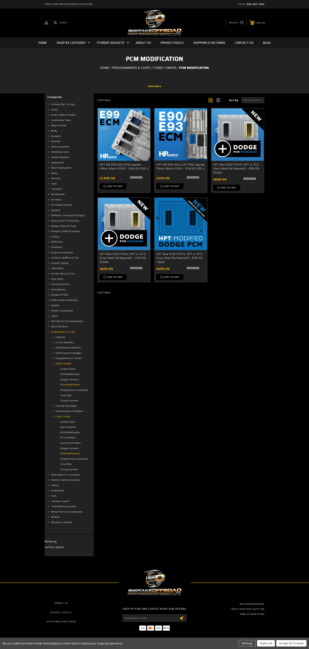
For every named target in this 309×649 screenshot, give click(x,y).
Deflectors (57, 242)
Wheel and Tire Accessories (66, 512)
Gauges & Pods (59, 295)
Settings (247, 643)
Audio (54, 110)
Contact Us (244, 42)
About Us (143, 42)
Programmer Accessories (74, 390)
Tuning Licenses (69, 400)
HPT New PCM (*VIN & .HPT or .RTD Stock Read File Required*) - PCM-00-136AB (179, 258)
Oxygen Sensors (69, 379)
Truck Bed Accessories (63, 506)
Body (54, 131)
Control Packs (67, 369)
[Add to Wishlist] (143, 124)
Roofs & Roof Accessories (65, 480)
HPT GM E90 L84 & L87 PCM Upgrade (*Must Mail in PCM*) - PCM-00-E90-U (180, 167)
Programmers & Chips (63, 332)
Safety (55, 485)
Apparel (55, 210)
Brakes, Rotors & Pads (63, 226)
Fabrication (57, 268)
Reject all (266, 643)
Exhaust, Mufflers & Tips (65, 258)
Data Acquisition (60, 147)
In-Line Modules (64, 342)
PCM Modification (70, 385)
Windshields (58, 194)
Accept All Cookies (291, 643)
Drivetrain (56, 247)
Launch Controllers (70, 443)
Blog (267, 42)
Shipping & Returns (209, 42)
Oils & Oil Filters (59, 326)
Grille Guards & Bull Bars (64, 300)
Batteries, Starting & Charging (68, 215)
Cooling (55, 237)
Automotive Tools (61, 120)
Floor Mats (57, 279)
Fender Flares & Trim (62, 274)
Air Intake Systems (61, 205)
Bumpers (56, 136)
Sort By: (234, 100)
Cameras (60, 337)
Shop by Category (71, 42)
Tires (54, 496)
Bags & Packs (59, 125)
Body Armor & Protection (65, 221)
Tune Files (66, 395)
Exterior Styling (59, 263)
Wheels (55, 517)
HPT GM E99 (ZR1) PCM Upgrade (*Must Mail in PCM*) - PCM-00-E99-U (124, 167)
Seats (54, 173)
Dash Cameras (68, 427)
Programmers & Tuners (68, 358)
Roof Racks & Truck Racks (65, 475)
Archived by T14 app (63, 104)
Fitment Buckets (110, 42)
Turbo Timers (62, 416)
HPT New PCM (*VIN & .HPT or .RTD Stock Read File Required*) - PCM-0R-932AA (123, 258)
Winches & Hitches (61, 522)
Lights (54, 316)
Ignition (55, 305)
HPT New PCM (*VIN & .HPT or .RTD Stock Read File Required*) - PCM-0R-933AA (236, 169)
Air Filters (56, 199)
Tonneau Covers (60, 501)
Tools (54, 184)
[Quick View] (143, 115)
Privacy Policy (172, 42)
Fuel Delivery (58, 289)
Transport (56, 189)
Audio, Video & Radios (63, 115)
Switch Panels (63, 363)
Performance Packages (68, 353)
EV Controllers (68, 437)
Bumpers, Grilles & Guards (65, 231)
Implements (57, 162)
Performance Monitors (68, 348)
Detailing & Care (60, 152)
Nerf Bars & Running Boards (67, 321)
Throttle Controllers (66, 406)
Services (55, 178)
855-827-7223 (255, 4)
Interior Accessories (62, 311)
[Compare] (143, 133)
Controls (55, 141)
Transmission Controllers (69, 411)
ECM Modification (70, 374)
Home (42, 42)
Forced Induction (60, 284)
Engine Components (62, 252)
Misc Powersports (61, 168)
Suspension (57, 490)
